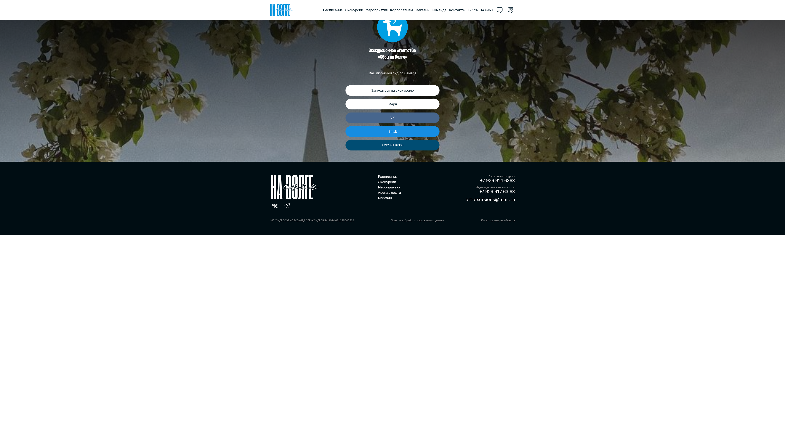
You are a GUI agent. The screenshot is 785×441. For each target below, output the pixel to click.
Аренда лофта (389, 193)
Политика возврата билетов (498, 220)
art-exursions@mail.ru (490, 199)
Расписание (333, 10)
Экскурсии (354, 10)
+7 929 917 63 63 (497, 191)
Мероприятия (377, 10)
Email (392, 131)
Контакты (457, 10)
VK (392, 118)
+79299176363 (392, 145)
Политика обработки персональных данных (417, 220)
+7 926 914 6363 (480, 10)
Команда (439, 10)
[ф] (499, 10)
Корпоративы (401, 10)
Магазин (422, 10)
